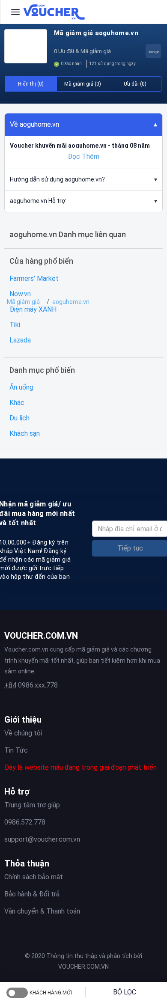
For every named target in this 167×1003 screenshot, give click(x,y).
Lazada (20, 340)
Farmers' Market (34, 278)
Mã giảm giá (23, 301)
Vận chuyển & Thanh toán (42, 911)
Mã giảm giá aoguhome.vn (96, 33)
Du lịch (19, 418)
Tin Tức (16, 750)
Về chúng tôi (23, 733)
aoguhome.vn (70, 301)
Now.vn (20, 294)
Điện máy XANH (33, 309)
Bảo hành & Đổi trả (32, 894)
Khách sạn (24, 433)
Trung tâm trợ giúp (32, 805)
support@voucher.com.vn (42, 839)
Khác (16, 403)
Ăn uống (21, 387)
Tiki (14, 325)
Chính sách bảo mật (33, 877)
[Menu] (15, 12)
